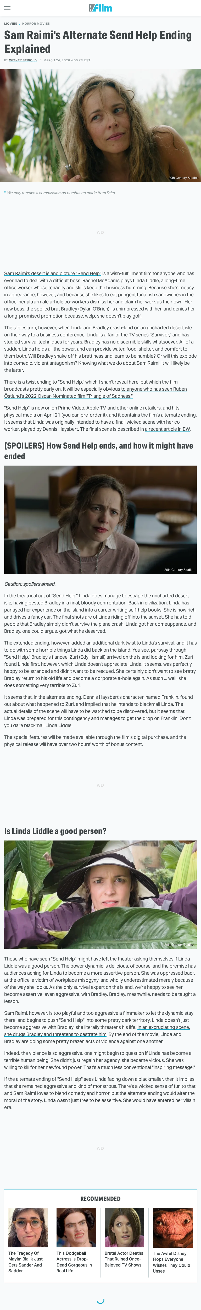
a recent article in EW (167, 429)
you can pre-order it (84, 415)
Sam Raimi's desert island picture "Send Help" (52, 273)
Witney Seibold (23, 60)
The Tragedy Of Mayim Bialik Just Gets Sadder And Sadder (25, 1262)
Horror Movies (36, 23)
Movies (10, 23)
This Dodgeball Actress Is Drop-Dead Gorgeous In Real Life (74, 1262)
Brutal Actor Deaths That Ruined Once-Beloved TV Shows (124, 1259)
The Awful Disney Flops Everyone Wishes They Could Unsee (171, 1262)
